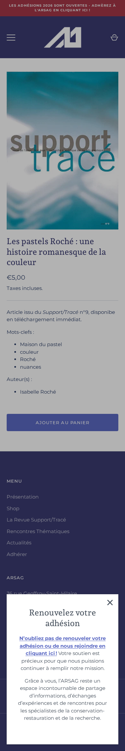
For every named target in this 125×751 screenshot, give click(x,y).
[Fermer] (110, 602)
